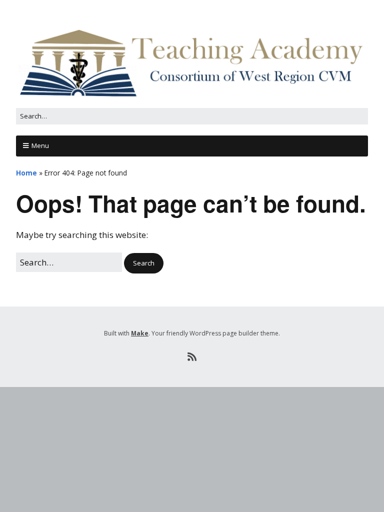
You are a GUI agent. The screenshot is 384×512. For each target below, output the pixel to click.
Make (139, 333)
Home (26, 173)
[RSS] (192, 357)
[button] (144, 263)
